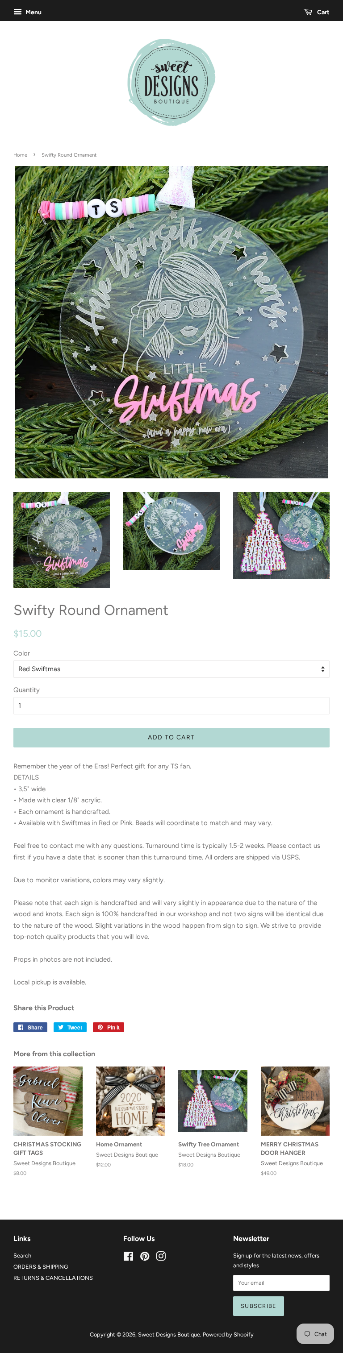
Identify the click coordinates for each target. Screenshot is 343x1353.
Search (22, 1255)
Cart (323, 12)
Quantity (26, 690)
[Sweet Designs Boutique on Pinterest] (145, 1258)
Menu (33, 12)
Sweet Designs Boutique (169, 1334)
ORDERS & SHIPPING (40, 1266)
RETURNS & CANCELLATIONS (53, 1277)
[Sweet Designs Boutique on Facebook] (128, 1258)
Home (20, 155)
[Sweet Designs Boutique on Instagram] (161, 1258)
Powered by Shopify (228, 1334)
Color (21, 653)
